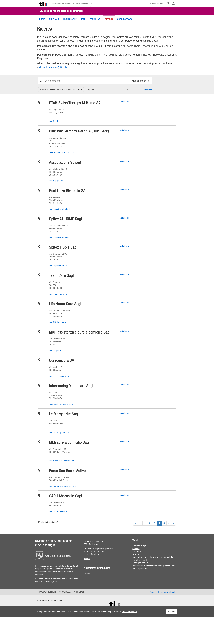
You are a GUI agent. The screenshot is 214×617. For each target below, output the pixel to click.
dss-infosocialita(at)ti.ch (53, 67)
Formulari (95, 19)
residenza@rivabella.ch (60, 209)
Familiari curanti (139, 560)
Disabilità (136, 551)
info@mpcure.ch (56, 350)
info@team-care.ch (58, 294)
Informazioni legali (166, 592)
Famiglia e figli (139, 546)
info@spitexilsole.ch (58, 265)
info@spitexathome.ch (59, 237)
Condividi (79, 592)
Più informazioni (129, 611)
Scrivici (87, 558)
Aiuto (152, 592)
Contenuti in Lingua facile (58, 556)
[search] (168, 3)
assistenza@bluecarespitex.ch (63, 152)
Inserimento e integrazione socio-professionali (153, 566)
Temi (83, 19)
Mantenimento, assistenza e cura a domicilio (152, 557)
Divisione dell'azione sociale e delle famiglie (61, 11)
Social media (64, 592)
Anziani (135, 554)
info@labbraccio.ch (58, 511)
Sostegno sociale (140, 563)
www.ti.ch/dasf (156, 3)
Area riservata (124, 19)
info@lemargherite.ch (59, 432)
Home (42, 19)
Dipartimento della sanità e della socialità (70, 3)
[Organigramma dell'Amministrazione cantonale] (174, 3)
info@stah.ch (55, 121)
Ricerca (109, 19)
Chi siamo (54, 19)
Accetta (171, 611)
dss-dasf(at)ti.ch (91, 554)
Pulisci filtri (147, 90)
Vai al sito (124, 102)
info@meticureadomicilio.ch (61, 461)
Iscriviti (87, 573)
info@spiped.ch (56, 181)
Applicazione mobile (47, 592)
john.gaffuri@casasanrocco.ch (63, 486)
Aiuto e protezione (140, 568)
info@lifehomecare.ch (59, 322)
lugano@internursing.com (61, 404)
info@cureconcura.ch (59, 376)
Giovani (135, 548)
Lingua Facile (70, 19)
